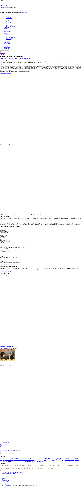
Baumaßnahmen (30, 458)
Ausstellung (19, 458)
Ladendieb (45, 460)
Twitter (3, 3)
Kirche (7, 21)
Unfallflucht (11, 461)
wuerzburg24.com (3, 5)
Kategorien (5, 33)
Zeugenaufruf (41, 461)
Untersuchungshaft (22, 461)
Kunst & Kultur (8, 20)
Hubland (15, 460)
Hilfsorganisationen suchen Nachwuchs (6, 270)
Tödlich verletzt (5, 461)
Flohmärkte (5, 32)
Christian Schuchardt (37, 458)
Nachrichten (3, 15)
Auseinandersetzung (14, 458)
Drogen (55, 458)
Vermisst (36, 461)
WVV (38, 461)
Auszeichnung (22, 458)
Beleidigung (33, 458)
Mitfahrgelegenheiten (7, 47)
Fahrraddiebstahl (69, 458)
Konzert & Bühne (8, 35)
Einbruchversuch (63, 458)
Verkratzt (33, 461)
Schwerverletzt (67, 460)
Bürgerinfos (5, 28)
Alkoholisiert (6, 458)
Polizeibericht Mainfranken (10, 25)
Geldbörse (6, 460)
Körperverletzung (39, 460)
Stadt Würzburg (77, 460)
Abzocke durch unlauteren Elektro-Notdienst (15, 472)
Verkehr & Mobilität (9, 19)
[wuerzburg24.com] (40, 51)
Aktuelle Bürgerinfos (7, 42)
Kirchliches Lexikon (11, 23)
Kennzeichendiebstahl (30, 460)
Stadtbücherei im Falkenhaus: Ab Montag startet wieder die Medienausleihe (11, 450)
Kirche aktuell (10, 22)
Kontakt (3, 477)
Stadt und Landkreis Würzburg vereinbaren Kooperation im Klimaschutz (14, 362)
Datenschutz (4, 479)
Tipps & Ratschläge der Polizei (10, 26)
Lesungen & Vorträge (9, 38)
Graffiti (9, 460)
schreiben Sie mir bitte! (23, 12)
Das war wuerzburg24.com (6, 442)
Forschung (1, 460)
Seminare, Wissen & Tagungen (10, 37)
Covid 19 (44, 458)
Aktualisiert (1, 458)
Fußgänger (4, 460)
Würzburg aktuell (8, 17)
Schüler (25, 58)
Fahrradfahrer (75, 458)
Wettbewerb (28, 58)
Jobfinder (5, 44)
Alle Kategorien (8, 34)
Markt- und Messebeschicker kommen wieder (8, 453)
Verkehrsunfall (28, 461)
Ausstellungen (8, 36)
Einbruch (59, 458)
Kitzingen (34, 460)
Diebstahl (47, 458)
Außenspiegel (26, 458)
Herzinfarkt (11, 58)
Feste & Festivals (8, 39)
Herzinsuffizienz (16, 58)
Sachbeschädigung (59, 460)
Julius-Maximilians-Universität (22, 460)
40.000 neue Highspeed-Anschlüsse (6, 346)
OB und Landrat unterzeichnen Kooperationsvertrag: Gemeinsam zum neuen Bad (16, 436)
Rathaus (53, 460)
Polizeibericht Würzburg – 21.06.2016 (5, 271)
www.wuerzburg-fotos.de (4, 484)
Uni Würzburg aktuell (7, 27)
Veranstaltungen (4, 30)
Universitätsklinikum (16, 461)
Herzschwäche (21, 58)
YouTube (3, 2)
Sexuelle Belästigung (72, 460)
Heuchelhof (12, 460)
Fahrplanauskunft (6, 46)
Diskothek (52, 458)
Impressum (3, 478)
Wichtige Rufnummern (7, 43)
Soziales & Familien (9, 18)
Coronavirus (41, 458)
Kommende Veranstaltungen (8, 31)
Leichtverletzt (49, 460)
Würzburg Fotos (6, 48)
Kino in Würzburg (6, 40)
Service (3, 41)
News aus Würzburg (7, 16)
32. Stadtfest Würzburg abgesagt (6, 445)
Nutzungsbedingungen (5, 480)
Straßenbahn (1, 461)
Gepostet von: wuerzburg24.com (5, 58)
